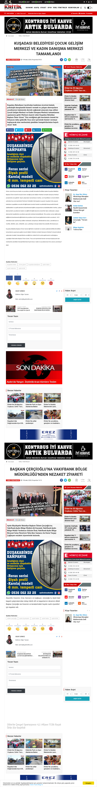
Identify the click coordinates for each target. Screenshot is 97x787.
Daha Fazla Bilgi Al (36, 785)
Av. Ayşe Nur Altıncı (80, 194)
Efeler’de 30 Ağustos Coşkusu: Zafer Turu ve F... (14, 407)
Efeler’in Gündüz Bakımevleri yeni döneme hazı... (50, 407)
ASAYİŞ (36, 8)
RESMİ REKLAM (73, 8)
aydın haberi (35, 618)
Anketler (83, 13)
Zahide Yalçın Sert (79, 218)
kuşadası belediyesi (34, 264)
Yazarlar (75, 13)
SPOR (50, 8)
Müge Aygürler (78, 227)
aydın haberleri (11, 268)
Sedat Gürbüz (78, 206)
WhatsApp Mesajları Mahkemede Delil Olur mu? (80, 198)
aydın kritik (22, 268)
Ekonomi (29, 8)
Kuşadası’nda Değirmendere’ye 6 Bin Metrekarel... (15, 423)
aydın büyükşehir (24, 618)
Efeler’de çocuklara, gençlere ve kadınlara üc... (51, 423)
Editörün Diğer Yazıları (22, 294)
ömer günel (22, 264)
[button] (89, 190)
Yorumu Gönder (16, 345)
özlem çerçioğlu (12, 618)
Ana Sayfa (11, 36)
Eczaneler (89, 13)
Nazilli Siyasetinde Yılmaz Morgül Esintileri (80, 210)
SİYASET (43, 8)
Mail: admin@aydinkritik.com (24, 299)
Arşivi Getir (77, 299)
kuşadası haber (11, 264)
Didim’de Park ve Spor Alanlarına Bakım (21, 13)
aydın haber (46, 264)
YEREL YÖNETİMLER (60, 8)
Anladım (88, 783)
